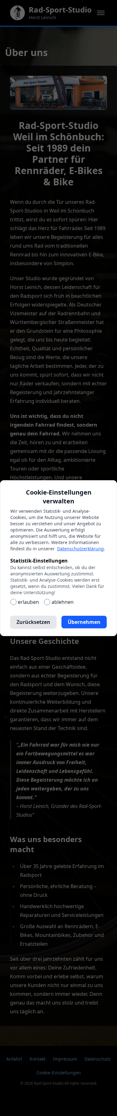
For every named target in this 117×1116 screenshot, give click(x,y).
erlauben (28, 602)
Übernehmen (84, 622)
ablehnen (62, 602)
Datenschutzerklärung (80, 549)
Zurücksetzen (33, 622)
